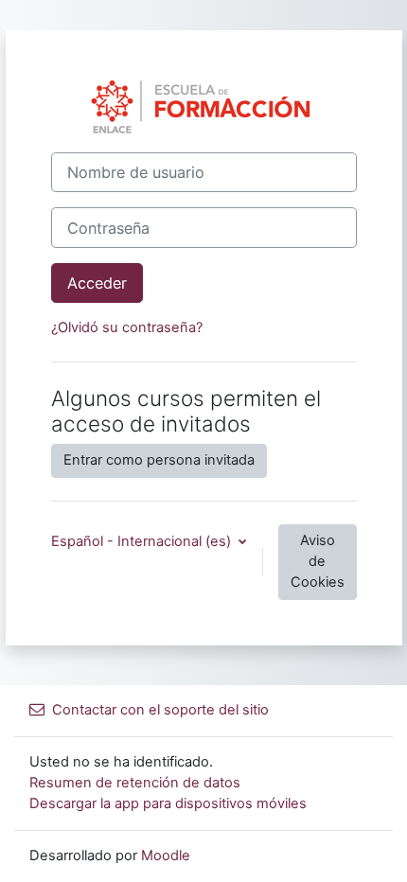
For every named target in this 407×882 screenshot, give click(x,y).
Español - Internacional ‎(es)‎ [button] (143, 541)
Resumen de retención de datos (134, 782)
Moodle (165, 855)
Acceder (97, 282)
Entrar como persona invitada (159, 459)
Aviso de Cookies (318, 561)
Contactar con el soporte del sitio (160, 709)
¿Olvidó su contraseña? (127, 327)
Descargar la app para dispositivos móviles (168, 803)
